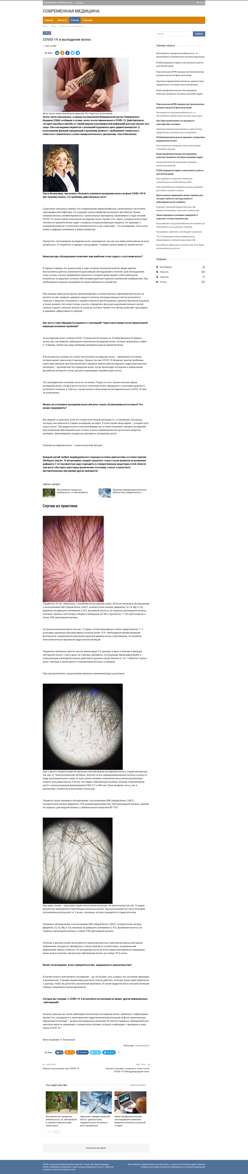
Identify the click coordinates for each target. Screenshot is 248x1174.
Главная (48, 20)
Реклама (79, 3)
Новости (62, 20)
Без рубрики (166, 267)
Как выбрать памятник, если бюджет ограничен (179, 232)
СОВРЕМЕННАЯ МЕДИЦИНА (71, 11)
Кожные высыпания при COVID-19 (61, 1068)
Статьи (75, 20)
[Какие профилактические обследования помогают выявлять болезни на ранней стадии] (130, 1102)
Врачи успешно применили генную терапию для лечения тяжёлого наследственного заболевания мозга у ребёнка (179, 198)
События (164, 277)
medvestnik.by (142, 1045)
